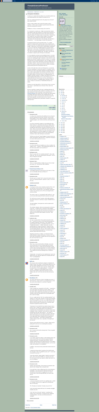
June (63, 105)
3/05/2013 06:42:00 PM (34, 398)
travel (61, 243)
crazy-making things (64, 171)
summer (61, 235)
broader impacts (63, 157)
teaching (53, 109)
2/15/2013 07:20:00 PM (34, 333)
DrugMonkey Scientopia (67, 56)
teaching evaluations (64, 240)
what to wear (62, 248)
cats (61, 162)
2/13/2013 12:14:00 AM (34, 141)
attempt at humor (63, 149)
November (64, 97)
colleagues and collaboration (65, 166)
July (62, 103)
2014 (62, 92)
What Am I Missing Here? (66, 118)
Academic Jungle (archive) (67, 50)
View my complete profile (65, 42)
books (61, 156)
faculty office (62, 184)
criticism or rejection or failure (66, 172)
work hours (62, 253)
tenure (61, 241)
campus (61, 159)
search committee (63, 228)
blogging (61, 154)
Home (41, 404)
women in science (63, 251)
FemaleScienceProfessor (38, 6)
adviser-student (63, 146)
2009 (62, 127)
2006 (62, 132)
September (64, 100)
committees (62, 167)
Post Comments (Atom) (35, 407)
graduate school (63, 192)
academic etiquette (64, 138)
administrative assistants (65, 143)
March (63, 109)
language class (63, 202)
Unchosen (63, 112)
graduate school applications (65, 193)
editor (61, 177)
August (63, 101)
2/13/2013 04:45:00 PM (34, 275)
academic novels (63, 139)
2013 (62, 94)
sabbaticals (62, 223)
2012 (62, 122)
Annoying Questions (31, 93)
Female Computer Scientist (67, 59)
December (64, 95)
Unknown (32, 185)
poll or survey (62, 215)
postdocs (62, 216)
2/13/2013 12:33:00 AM (34, 150)
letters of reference (64, 203)
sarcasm (62, 225)
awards (61, 151)
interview (62, 198)
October (63, 98)
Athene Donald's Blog (66, 53)
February (63, 111)
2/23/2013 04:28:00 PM (34, 376)
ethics (61, 181)
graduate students (63, 195)
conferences (62, 169)
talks (61, 236)
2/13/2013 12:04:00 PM (34, 215)
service (61, 230)
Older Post (54, 404)
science (61, 226)
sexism (61, 231)
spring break (62, 233)
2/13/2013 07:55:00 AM (34, 166)
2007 (62, 130)
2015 (62, 90)
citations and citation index (65, 164)
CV (60, 174)
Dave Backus (32, 277)
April (63, 108)
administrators (63, 144)
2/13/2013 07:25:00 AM (34, 158)
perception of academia (64, 213)
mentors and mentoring (64, 208)
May (63, 106)
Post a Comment (30, 400)
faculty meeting (63, 182)
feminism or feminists (64, 187)
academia (62, 136)
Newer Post (27, 404)
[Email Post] (54, 105)
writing (61, 256)
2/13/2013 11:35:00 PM (34, 326)
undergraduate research (64, 246)
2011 (62, 124)
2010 (62, 126)
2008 (62, 129)
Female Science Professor (35, 168)
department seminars (64, 176)
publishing (62, 218)
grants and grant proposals (65, 197)
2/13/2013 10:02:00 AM (34, 174)
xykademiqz (64, 68)
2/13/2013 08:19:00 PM (34, 284)
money (61, 210)
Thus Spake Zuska (65, 65)
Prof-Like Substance (66, 62)
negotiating (62, 211)
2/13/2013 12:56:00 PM (34, 240)
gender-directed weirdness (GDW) (66, 189)
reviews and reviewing (64, 221)
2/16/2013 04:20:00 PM (34, 361)
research (62, 220)
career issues (62, 161)
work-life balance (63, 254)
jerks (61, 200)
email (61, 179)
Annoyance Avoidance (65, 114)
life (60, 205)
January (63, 120)
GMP (31, 261)
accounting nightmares (64, 141)
